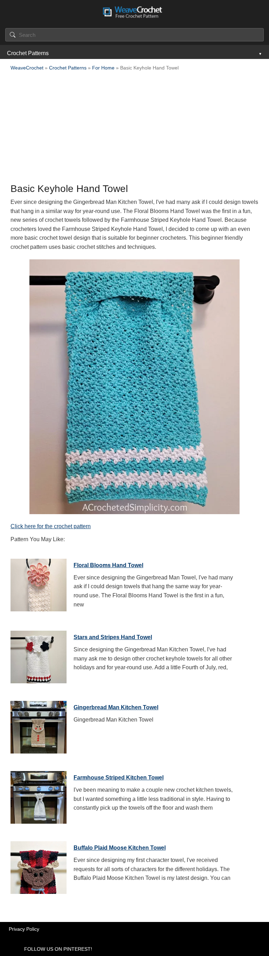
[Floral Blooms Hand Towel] (39, 583)
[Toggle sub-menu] (259, 53)
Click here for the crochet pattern (51, 526)
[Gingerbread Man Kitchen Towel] (39, 725)
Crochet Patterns (28, 53)
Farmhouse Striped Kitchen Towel (119, 778)
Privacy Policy (24, 929)
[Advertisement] (134, 129)
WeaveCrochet (27, 68)
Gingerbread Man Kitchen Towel (116, 707)
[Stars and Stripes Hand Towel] (39, 655)
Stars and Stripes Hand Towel (113, 637)
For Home (103, 68)
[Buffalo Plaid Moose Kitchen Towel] (39, 866)
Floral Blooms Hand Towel (108, 565)
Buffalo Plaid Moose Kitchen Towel (120, 848)
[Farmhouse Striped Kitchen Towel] (39, 796)
